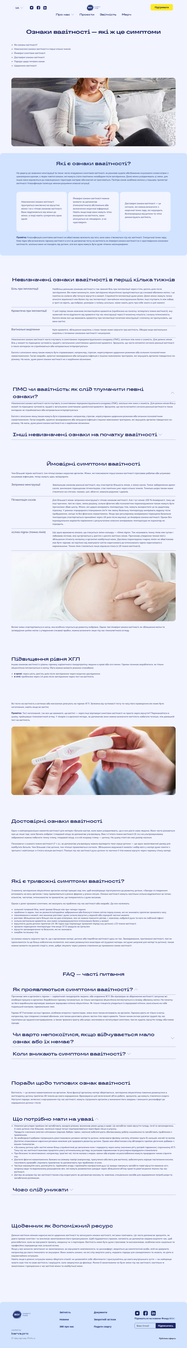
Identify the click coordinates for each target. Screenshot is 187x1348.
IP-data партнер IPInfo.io (23, 1338)
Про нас (63, 14)
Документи (100, 1312)
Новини (64, 1319)
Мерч (126, 14)
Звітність (108, 14)
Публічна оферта (167, 1338)
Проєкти (87, 14)
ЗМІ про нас (67, 1326)
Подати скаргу (102, 1326)
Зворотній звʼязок (105, 1319)
